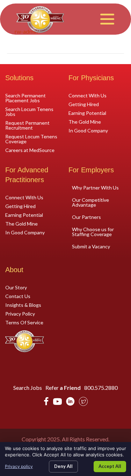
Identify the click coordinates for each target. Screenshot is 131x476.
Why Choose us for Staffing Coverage (93, 231)
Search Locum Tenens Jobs (29, 111)
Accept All (110, 466)
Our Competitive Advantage (90, 202)
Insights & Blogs (23, 305)
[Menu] (107, 19)
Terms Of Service (24, 322)
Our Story (16, 287)
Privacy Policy (20, 313)
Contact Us (17, 296)
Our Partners (86, 217)
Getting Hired (83, 104)
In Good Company (88, 130)
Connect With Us (87, 95)
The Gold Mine (84, 121)
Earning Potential (87, 113)
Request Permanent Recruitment (27, 125)
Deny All (63, 466)
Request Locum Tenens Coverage (31, 138)
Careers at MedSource (29, 150)
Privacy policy (19, 466)
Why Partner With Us (95, 188)
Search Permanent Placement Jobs (25, 97)
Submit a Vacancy (91, 246)
